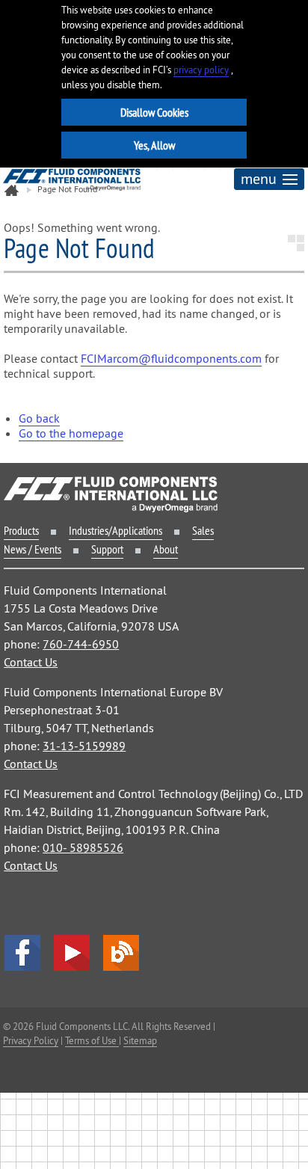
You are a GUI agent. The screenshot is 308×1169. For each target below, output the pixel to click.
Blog (121, 953)
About (165, 548)
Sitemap (140, 1040)
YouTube (71, 953)
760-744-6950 (81, 643)
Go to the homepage (71, 433)
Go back (39, 418)
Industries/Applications (115, 530)
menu (259, 178)
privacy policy (201, 70)
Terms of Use (92, 1040)
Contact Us (31, 661)
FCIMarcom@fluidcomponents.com (171, 358)
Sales (203, 530)
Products (21, 530)
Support (107, 548)
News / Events (32, 548)
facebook (22, 953)
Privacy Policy (30, 1040)
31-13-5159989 (84, 745)
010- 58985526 (83, 847)
